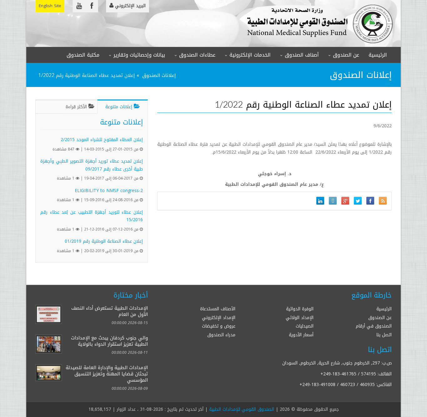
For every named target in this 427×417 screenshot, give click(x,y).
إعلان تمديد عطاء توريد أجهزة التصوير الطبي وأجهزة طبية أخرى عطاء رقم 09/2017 (91, 165)
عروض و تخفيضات (218, 326)
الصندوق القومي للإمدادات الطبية (241, 409)
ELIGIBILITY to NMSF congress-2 (109, 190)
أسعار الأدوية (301, 335)
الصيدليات (305, 326)
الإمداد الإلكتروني (218, 317)
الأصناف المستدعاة (217, 309)
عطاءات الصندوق (197, 55)
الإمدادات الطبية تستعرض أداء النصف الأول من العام (109, 311)
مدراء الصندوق (221, 335)
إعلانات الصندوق (159, 75)
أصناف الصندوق (302, 55)
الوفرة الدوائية (300, 309)
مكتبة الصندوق (83, 55)
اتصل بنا (384, 335)
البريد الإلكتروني (129, 6)
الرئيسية (378, 55)
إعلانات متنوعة (119, 107)
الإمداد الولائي (300, 317)
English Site (50, 6)
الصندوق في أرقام (374, 326)
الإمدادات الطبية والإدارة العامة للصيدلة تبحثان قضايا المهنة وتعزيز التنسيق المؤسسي (107, 373)
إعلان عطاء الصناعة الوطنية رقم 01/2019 (104, 241)
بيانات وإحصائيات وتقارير (139, 55)
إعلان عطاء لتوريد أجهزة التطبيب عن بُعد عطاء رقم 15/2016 (91, 216)
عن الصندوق (346, 55)
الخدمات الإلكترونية (250, 55)
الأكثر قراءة (77, 107)
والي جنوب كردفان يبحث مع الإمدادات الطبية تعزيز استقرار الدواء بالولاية (109, 340)
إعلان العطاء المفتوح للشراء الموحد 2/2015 (102, 139)
